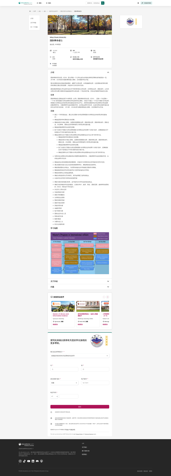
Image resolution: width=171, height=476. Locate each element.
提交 (79, 407)
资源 (49, 3)
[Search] (102, 3)
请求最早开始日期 (98, 59)
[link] (78, 11)
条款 (67, 429)
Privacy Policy (79, 434)
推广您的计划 (85, 451)
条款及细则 (139, 471)
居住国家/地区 (55, 379)
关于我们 (84, 447)
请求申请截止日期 (78, 59)
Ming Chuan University (58, 37)
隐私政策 (146, 471)
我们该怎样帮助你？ (57, 352)
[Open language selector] (138, 3)
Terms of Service (89, 434)
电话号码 (53, 392)
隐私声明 (72, 429)
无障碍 (150, 471)
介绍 (31, 18)
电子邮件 (84, 379)
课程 (40, 3)
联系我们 (84, 454)
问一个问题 (34, 27)
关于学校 (33, 23)
